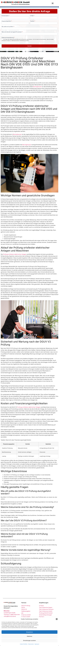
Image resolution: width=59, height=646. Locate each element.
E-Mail (32, 15)
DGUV (23, 607)
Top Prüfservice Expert (45, 607)
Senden (29, 46)
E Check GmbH (25, 617)
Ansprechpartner (7, 21)
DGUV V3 (24, 609)
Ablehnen (29, 636)
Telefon (32, 21)
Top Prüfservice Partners (46, 609)
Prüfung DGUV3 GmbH (46, 613)
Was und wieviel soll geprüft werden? (12, 32)
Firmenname (5, 15)
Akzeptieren (29, 632)
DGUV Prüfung (25, 605)
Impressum (36, 644)
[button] (56, 619)
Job (22, 613)
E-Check (41, 605)
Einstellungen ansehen (29, 640)
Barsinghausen (37, 86)
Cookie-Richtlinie (23, 644)
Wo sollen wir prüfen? (8, 26)
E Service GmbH (26, 615)
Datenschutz (31, 644)
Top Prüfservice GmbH (45, 611)
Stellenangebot (25, 611)
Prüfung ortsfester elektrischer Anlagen (14, 254)
